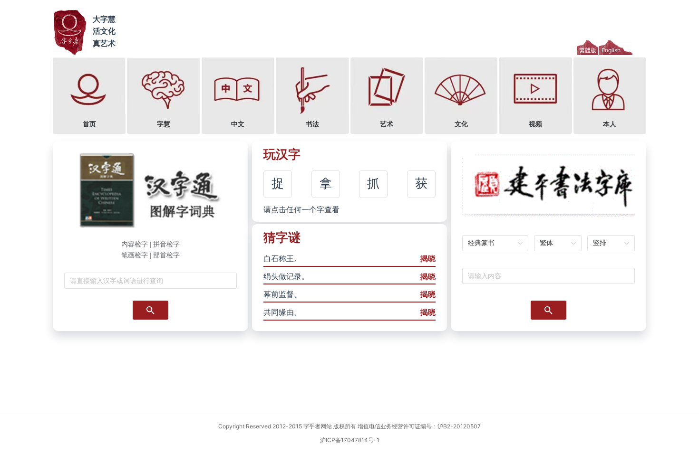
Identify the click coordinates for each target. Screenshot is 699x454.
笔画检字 (134, 255)
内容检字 (134, 244)
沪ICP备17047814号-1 (349, 440)
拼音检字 (166, 244)
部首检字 (166, 255)
